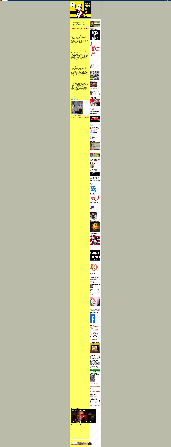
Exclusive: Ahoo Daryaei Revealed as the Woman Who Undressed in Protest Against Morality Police (79, 28)
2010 (91, 66)
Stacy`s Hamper (92, 130)
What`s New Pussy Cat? (94, 128)
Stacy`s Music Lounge (93, 132)
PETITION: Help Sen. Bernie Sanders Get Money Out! (94, 109)
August (93, 52)
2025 (91, 44)
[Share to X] (86, 27)
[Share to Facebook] (87, 27)
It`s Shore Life (92, 138)
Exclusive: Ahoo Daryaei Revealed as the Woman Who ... (95, 50)
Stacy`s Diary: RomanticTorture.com (93, 134)
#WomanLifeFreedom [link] (75, 99)
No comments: (82, 115)
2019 (91, 56)
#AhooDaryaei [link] (73, 96)
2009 (91, 67)
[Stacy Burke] (95, 318)
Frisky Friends (92, 131)
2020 (91, 55)
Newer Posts (72, 117)
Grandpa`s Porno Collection (94, 129)
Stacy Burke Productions (94, 137)
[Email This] (84, 27)
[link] (77, 107)
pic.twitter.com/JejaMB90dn (76, 23)
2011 (91, 65)
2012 (91, 64)
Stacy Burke (91, 313)
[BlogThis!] (85, 27)
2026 (91, 43)
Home (80, 117)
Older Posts (87, 117)
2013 (91, 63)
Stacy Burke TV (92, 135)
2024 (91, 45)
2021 (91, 54)
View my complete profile (93, 335)
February (93, 53)
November (93, 46)
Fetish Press (92, 136)
